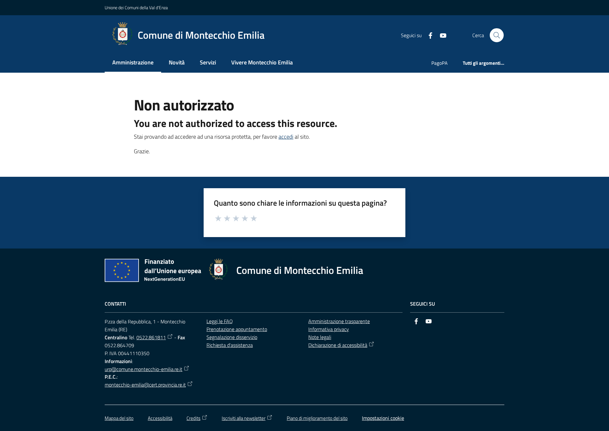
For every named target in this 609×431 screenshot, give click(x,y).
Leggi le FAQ (219, 321)
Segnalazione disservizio (231, 337)
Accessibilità (160, 418)
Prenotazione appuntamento (236, 329)
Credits (193, 418)
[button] (496, 35)
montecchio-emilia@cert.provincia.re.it (145, 384)
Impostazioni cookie (383, 418)
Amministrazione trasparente (339, 321)
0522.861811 (151, 337)
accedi (285, 136)
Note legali (319, 337)
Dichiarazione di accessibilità (337, 345)
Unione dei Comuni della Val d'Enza (136, 7)
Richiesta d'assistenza (229, 345)
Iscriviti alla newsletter (243, 418)
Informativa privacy (328, 329)
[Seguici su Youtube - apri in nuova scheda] (440, 35)
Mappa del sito (119, 418)
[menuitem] (133, 63)
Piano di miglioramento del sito (317, 418)
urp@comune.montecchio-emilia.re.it (143, 369)
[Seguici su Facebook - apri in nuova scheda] (428, 35)
